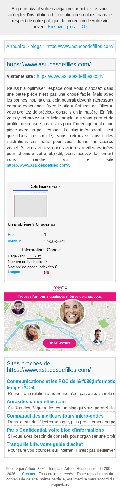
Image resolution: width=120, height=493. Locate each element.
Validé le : (16, 241)
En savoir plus (61, 26)
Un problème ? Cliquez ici (31, 224)
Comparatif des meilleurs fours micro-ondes (55, 415)
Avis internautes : (45, 187)
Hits (11, 234)
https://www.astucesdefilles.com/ (80, 46)
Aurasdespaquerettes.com (36, 401)
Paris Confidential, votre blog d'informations (55, 429)
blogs (36, 46)
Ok (85, 26)
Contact (28, 474)
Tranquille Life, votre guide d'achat (45, 444)
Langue (14, 272)
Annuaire (15, 46)
